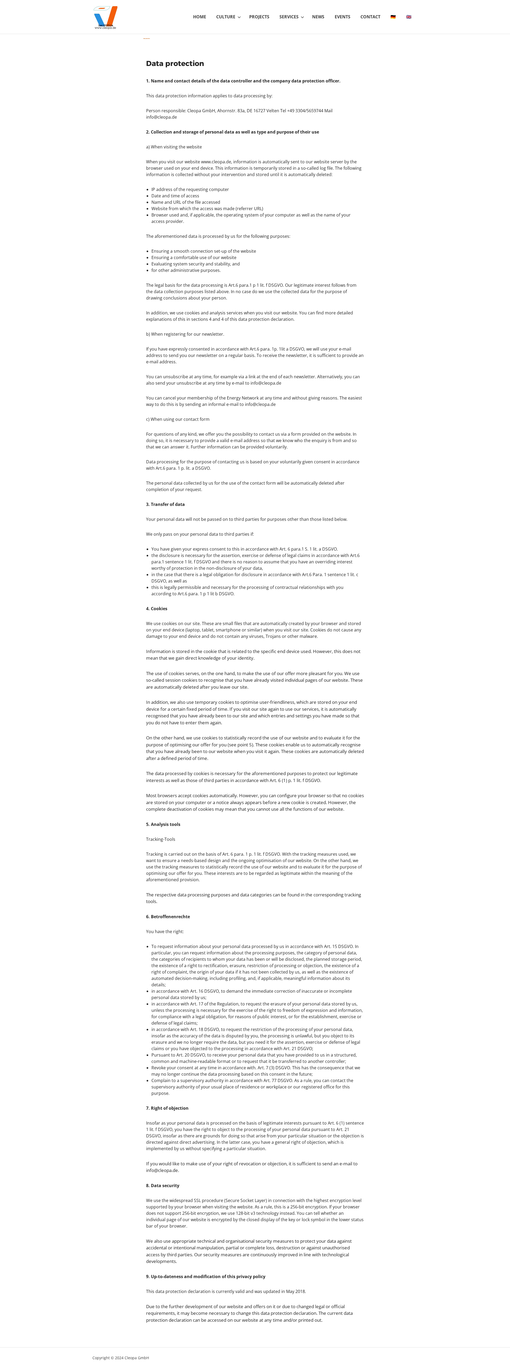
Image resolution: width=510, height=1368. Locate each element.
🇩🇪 (393, 17)
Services (289, 17)
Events (342, 17)
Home (199, 17)
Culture (225, 17)
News (318, 17)
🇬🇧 (408, 17)
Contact (370, 17)
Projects (259, 17)
